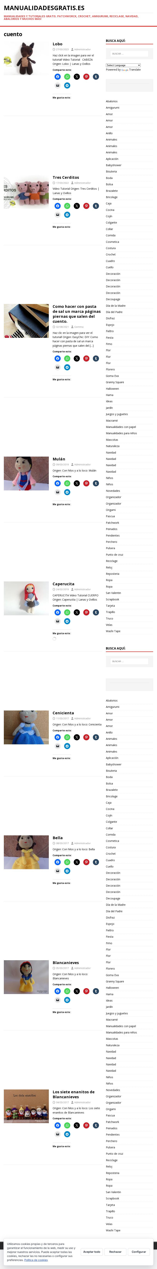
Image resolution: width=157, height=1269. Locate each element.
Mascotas (112, 439)
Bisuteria (111, 171)
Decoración (113, 274)
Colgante (111, 222)
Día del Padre (114, 312)
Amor (109, 114)
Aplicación (112, 159)
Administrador (82, 49)
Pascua (110, 516)
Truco (109, 618)
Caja (108, 203)
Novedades (113, 491)
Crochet (111, 254)
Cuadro (110, 261)
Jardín (109, 408)
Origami (111, 510)
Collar (109, 229)
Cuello (110, 267)
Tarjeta (110, 605)
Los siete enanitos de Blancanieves (74, 1094)
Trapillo (110, 612)
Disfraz (110, 318)
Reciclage (112, 561)
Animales (111, 139)
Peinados (111, 529)
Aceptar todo (91, 1251)
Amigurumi (112, 107)
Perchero (111, 542)
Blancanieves (66, 962)
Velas (109, 625)
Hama (109, 395)
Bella (58, 837)
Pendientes (113, 535)
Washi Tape (113, 631)
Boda (109, 178)
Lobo (57, 43)
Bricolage (112, 197)
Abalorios (112, 101)
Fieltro (110, 331)
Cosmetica (112, 242)
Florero (110, 369)
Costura (111, 248)
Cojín (109, 216)
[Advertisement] (53, 146)
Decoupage (113, 299)
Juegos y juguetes (117, 414)
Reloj (109, 567)
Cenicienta (63, 712)
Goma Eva (112, 376)
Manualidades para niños (121, 433)
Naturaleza (112, 446)
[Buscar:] (129, 53)
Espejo (110, 325)
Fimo (109, 344)
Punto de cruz (114, 554)
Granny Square (115, 382)
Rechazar (115, 1251)
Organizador (113, 497)
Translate (135, 69)
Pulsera (110, 548)
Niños (109, 478)
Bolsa (109, 184)
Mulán (59, 459)
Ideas (109, 401)
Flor (108, 350)
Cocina (110, 210)
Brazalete (112, 191)
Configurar (139, 1251)
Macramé (112, 420)
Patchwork (112, 522)
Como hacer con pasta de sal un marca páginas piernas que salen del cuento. (77, 314)
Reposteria (112, 574)
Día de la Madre (116, 305)
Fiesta (109, 337)
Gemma (78, 326)
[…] (92, 345)
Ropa (109, 580)
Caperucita (63, 583)
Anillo (109, 133)
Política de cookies (36, 1260)
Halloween (112, 388)
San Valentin (113, 593)
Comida (110, 235)
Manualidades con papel (121, 427)
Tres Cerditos (66, 177)
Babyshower (113, 165)
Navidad (111, 452)
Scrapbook (112, 599)
